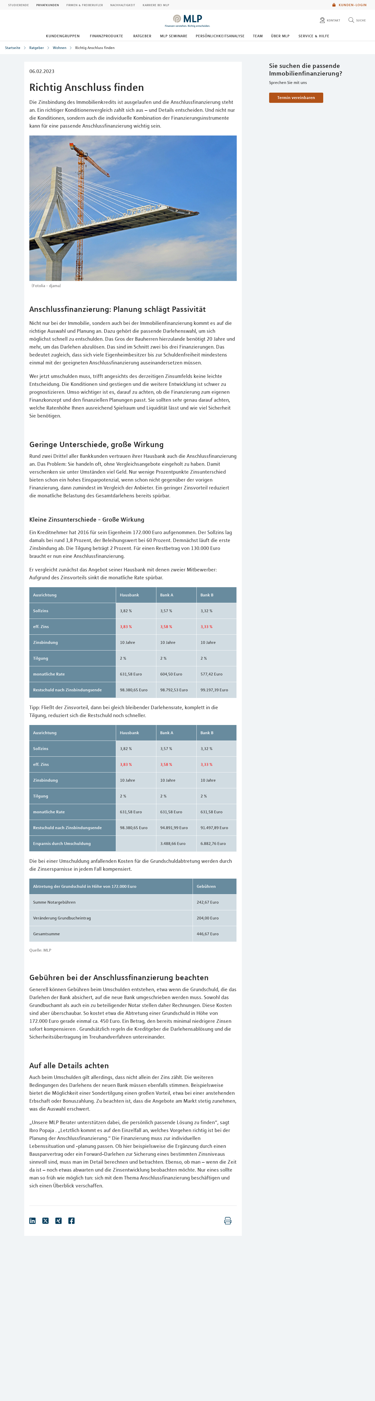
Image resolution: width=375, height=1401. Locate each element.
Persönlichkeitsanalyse (220, 36)
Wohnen (59, 47)
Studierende (18, 5)
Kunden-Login (352, 5)
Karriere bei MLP (156, 5)
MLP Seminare (174, 36)
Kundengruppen (63, 36)
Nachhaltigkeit (122, 5)
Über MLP (280, 36)
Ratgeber (142, 36)
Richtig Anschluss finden (95, 47)
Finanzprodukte (106, 36)
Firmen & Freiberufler (84, 5)
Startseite (12, 47)
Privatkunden (47, 5)
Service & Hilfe (313, 36)
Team (258, 36)
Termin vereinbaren (296, 97)
